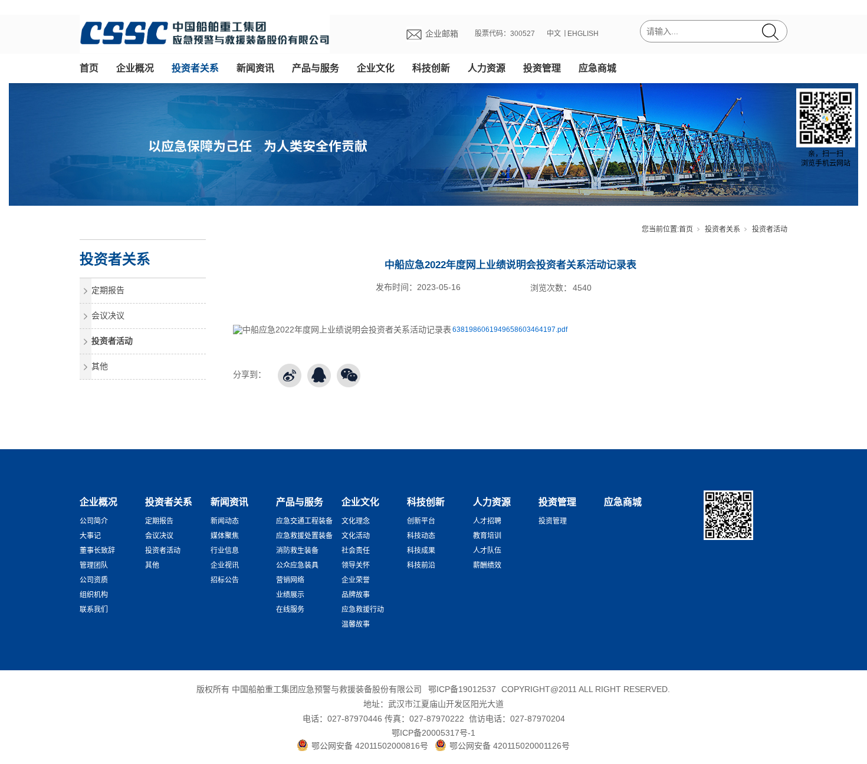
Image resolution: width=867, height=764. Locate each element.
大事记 (90, 536)
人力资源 (486, 68)
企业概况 (135, 68)
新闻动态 (225, 521)
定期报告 (107, 290)
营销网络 (290, 580)
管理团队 (94, 565)
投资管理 (542, 68)
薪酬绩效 (487, 565)
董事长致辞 (97, 550)
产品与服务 (315, 68)
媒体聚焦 (225, 536)
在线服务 (290, 609)
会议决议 (107, 315)
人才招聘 (487, 521)
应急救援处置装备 (304, 536)
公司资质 (94, 580)
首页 (89, 68)
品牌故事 (355, 595)
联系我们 (94, 609)
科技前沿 (421, 565)
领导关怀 (355, 565)
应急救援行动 (362, 609)
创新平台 (421, 521)
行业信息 (225, 550)
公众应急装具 (297, 565)
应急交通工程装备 (304, 521)
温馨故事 (355, 624)
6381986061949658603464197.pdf (509, 329)
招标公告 (225, 580)
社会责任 (355, 550)
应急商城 (597, 68)
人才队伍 (487, 550)
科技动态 (421, 536)
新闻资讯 (255, 68)
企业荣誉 (355, 580)
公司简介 (94, 521)
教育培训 (487, 536)
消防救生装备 (297, 550)
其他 (99, 366)
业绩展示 (290, 595)
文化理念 (355, 521)
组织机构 (94, 595)
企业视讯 (225, 565)
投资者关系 (195, 68)
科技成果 (421, 550)
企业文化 (376, 68)
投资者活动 (769, 229)
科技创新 (431, 68)
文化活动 (355, 536)
